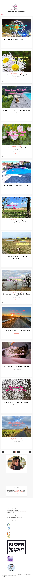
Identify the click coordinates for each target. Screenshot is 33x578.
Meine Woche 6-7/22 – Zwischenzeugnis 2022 (16, 367)
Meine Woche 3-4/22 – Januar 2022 (16, 440)
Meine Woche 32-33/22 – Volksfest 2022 (16, 39)
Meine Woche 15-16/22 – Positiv (16, 221)
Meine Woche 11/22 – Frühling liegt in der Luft (16, 295)
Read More (16, 78)
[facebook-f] (15, 0)
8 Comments (18, 151)
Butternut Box (17, 491)
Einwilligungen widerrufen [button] (10, 512)
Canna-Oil (14, 492)
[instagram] (16, 0)
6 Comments (18, 40)
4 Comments (18, 222)
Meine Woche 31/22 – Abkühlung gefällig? (16, 75)
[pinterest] (17, 0)
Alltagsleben (14, 146)
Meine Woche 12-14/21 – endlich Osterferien (16, 257)
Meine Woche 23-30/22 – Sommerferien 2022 (16, 111)
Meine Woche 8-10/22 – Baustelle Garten (16, 330)
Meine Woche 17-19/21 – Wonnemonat (16, 185)
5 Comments (18, 113)
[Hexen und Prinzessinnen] (16, 7)
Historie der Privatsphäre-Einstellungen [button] (12, 510)
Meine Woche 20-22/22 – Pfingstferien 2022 (16, 149)
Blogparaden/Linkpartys (14, 37)
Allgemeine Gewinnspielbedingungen (12, 506)
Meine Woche (21, 37)
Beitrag (22, 491)
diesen (18, 490)
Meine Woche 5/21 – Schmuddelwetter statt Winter (16, 403)
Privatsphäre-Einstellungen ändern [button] (11, 508)
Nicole (3, 81)
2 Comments (18, 297)
